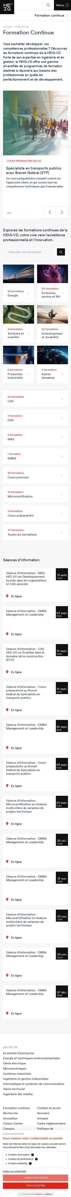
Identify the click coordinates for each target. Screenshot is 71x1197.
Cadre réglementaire (51, 1123)
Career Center (13, 1123)
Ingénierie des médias (18, 1094)
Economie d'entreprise (18, 1053)
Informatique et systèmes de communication (33, 1084)
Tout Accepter (35, 1185)
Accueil (8, 26)
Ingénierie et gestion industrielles (25, 1079)
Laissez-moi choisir (35, 1177)
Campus (8, 1128)
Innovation (10, 1118)
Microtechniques (14, 1068)
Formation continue (16, 1108)
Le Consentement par (36, 1194)
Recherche (10, 1113)
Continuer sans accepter (13, 1133)
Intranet (42, 1118)
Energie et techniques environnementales (31, 1058)
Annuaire (43, 1113)
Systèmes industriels (17, 1073)
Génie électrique (14, 1063)
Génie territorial (14, 1089)
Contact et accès (49, 1108)
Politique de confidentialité (14, 1171)
